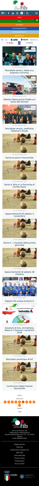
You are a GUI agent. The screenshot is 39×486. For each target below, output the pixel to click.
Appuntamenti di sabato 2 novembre (19, 214)
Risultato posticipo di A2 (19, 359)
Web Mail (19, 453)
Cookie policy (20, 461)
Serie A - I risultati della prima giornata (19, 244)
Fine (19, 412)
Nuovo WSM (19, 464)
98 (27, 402)
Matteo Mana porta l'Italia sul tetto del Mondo (19, 100)
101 (19, 405)
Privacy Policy (19, 458)
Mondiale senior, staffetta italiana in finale (19, 129)
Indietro (19, 399)
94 (12, 402)
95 (16, 402)
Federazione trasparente (19, 450)
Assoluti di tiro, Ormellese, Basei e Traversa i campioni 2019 (19, 330)
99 (30, 402)
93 (9, 402)
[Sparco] (19, 43)
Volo (33, 48)
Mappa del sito (19, 444)
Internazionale (30, 50)
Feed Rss (19, 447)
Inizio (19, 395)
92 (5, 402)
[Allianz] (34, 40)
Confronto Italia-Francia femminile (19, 387)
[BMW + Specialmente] (5, 40)
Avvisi (33, 191)
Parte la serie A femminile (19, 157)
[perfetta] (14, 40)
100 (34, 402)
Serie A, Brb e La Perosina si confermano (19, 185)
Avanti (19, 408)
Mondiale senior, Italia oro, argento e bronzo (19, 71)
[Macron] (24, 40)
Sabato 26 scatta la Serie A (19, 301)
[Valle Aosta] (10, 43)
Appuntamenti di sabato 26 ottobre (19, 273)
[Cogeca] (29, 43)
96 (19, 402)
